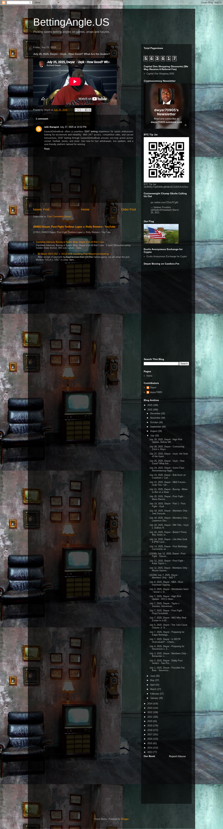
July (152, 435)
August (154, 431)
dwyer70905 (156, 392)
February (155, 693)
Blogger (125, 819)
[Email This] (76, 110)
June (153, 676)
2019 (150, 725)
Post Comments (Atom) (59, 216)
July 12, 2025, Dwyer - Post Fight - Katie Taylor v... (166, 562)
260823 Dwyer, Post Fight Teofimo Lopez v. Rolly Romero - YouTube (74, 226)
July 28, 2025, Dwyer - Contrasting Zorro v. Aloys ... (166, 448)
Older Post (128, 209)
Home (85, 209)
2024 (150, 703)
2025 (150, 409)
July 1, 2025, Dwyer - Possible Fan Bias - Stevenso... (167, 669)
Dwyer (153, 387)
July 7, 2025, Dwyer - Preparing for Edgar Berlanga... (166, 633)
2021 (150, 717)
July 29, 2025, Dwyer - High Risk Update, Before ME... (165, 441)
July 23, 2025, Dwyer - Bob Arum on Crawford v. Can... (167, 476)
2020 (150, 721)
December (155, 413)
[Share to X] (83, 110)
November (155, 418)
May (152, 680)
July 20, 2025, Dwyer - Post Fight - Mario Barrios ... (166, 498)
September (156, 426)
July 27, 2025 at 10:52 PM (73, 127)
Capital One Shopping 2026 (160, 73)
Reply (47, 148)
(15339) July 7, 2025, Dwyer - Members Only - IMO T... (164, 576)
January (154, 698)
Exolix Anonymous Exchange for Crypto (167, 256)
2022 (150, 712)
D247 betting (91, 131)
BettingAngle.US (71, 22)
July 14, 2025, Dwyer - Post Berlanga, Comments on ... (168, 548)
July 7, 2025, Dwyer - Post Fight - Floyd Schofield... (166, 612)
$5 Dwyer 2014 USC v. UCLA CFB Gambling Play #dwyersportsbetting (73, 254)
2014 (150, 747)
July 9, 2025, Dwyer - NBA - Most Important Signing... (166, 583)
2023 (150, 708)
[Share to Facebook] (86, 110)
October (154, 422)
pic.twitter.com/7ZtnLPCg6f (164, 202)
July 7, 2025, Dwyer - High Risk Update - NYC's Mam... (165, 597)
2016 (150, 739)
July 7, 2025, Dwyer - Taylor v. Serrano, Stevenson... (164, 605)
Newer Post (41, 209)
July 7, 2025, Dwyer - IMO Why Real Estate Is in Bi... (167, 619)
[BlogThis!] (79, 110)
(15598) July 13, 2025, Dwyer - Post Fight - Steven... (167, 555)
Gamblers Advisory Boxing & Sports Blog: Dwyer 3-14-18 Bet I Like (70, 242)
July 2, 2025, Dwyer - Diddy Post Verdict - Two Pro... (166, 662)
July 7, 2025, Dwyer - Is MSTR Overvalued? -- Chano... (164, 640)
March (153, 689)
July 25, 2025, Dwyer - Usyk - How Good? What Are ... (166, 462)
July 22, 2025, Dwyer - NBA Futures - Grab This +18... (168, 483)
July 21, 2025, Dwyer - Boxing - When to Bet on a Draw (168, 490)
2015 (150, 743)
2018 (150, 730)
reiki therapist (51, 127)
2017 (150, 734)
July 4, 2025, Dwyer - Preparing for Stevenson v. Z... (166, 647)
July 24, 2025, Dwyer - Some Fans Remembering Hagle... (166, 469)
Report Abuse (177, 756)
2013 (150, 752)
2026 (150, 405)
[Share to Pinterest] (89, 110)
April (152, 684)
